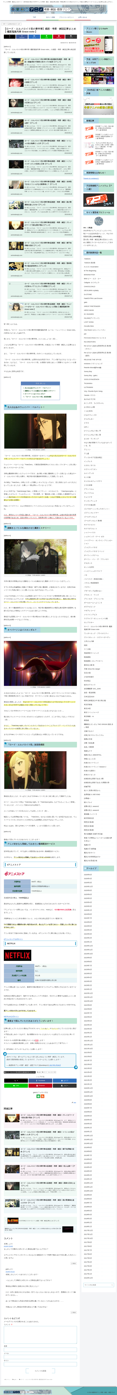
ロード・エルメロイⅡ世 (50, 1072)
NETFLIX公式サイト (11, 1016)
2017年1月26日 (55, 1065)
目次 (37, 383)
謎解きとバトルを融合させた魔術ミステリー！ (40, 391)
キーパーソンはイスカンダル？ (35, 394)
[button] (71, 37)
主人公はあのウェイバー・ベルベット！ (38, 388)
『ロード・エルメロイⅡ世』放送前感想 (38, 397)
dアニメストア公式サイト (13, 939)
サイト (6, 1360)
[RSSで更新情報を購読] (42, 1096)
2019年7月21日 (10, 1271)
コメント (8, 1324)
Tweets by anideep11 (91, 178)
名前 (5, 1346)
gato (39, 1072)
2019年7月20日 (8, 1246)
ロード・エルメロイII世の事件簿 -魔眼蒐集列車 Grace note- (20, 1072)
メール (6, 1353)
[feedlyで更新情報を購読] (38, 1096)
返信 (74, 1263)
